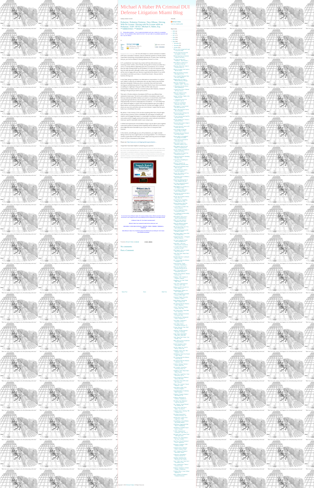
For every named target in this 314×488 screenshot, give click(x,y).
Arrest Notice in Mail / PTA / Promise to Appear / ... (180, 388)
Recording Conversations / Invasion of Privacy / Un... (180, 415)
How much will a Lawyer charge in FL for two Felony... (182, 123)
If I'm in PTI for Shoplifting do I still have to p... (181, 160)
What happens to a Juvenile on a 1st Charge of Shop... (181, 187)
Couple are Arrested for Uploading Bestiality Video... (181, 157)
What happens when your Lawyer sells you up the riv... (181, 251)
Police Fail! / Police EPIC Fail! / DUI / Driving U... (181, 381)
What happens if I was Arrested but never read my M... (181, 107)
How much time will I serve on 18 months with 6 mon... (181, 127)
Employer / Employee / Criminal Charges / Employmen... (181, 468)
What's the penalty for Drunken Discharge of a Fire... (181, 73)
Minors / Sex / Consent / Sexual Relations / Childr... (181, 385)
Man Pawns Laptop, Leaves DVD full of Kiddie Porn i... (181, 234)
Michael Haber (131, 44)
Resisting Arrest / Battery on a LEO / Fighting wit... (181, 291)
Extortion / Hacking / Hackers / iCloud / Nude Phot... (181, 364)
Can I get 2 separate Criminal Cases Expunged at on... (180, 241)
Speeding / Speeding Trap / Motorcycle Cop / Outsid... (180, 458)
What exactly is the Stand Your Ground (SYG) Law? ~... (181, 153)
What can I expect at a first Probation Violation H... (180, 93)
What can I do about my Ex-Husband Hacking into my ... (181, 267)
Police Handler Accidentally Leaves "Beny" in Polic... (180, 130)
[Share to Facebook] (150, 242)
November (176, 45)
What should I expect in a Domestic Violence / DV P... (181, 143)
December (176, 43)
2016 (174, 37)
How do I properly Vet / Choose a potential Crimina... (181, 120)
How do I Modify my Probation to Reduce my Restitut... (181, 150)
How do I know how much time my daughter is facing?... (181, 53)
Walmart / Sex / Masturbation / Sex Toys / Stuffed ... (181, 438)
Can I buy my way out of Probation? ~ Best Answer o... (181, 60)
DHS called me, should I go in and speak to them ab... (181, 63)
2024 (174, 33)
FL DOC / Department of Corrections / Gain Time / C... (181, 431)
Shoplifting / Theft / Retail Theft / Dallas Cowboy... (181, 371)
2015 (174, 39)
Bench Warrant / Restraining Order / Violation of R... (180, 301)
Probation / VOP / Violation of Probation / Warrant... (181, 277)
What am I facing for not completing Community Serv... (181, 164)
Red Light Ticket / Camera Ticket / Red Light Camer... (181, 435)
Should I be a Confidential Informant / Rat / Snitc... (180, 103)
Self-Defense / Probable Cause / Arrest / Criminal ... (181, 428)
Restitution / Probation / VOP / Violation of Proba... (181, 445)
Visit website (161, 46)
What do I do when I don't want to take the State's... (181, 70)
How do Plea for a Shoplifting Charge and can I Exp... (180, 200)
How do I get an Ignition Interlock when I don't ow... (181, 197)
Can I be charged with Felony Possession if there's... (180, 210)
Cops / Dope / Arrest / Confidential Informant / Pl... (181, 324)
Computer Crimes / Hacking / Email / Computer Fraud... (180, 448)
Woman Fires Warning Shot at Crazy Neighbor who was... (181, 180)
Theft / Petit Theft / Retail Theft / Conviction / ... (181, 254)
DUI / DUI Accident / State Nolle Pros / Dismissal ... (181, 311)
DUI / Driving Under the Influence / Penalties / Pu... (181, 261)
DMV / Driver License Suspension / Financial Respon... (182, 341)
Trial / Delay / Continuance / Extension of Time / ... (180, 321)
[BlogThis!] (147, 242)
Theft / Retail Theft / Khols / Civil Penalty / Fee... (181, 338)
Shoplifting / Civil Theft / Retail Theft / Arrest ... (181, 281)
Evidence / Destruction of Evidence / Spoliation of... (180, 398)
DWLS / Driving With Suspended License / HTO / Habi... (181, 294)
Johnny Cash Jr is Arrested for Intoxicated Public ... (181, 140)
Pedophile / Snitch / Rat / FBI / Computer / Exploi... (181, 351)
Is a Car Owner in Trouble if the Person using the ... (181, 207)
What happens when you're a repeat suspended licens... (180, 217)
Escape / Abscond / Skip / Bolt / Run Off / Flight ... (181, 328)
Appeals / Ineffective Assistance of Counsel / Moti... (181, 314)
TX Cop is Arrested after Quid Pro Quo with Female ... (181, 117)
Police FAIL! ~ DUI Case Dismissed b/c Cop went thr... (181, 244)
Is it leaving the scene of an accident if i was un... (180, 100)
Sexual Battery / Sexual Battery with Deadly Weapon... (181, 421)
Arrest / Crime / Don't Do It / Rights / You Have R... (180, 408)
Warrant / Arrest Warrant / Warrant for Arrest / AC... (182, 274)
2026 (174, 31)
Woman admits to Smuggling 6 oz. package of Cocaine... (181, 137)
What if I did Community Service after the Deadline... (181, 110)
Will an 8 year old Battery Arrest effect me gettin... (181, 167)
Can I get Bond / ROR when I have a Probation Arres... (180, 190)
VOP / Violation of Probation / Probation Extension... (181, 475)
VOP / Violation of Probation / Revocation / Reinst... (181, 452)
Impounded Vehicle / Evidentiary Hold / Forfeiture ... (181, 391)
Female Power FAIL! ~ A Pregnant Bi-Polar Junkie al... (182, 237)
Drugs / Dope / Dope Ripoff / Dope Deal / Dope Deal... (180, 334)
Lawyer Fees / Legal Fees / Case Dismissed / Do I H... (181, 374)
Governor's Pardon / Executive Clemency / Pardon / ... (181, 298)
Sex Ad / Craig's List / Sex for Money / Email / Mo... (181, 348)
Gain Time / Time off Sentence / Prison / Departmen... (181, 441)
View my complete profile (177, 24)
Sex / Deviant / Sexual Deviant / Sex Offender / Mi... (181, 405)
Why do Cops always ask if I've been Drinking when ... (181, 227)
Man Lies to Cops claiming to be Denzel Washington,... (181, 113)
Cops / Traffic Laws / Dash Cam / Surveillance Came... (181, 462)
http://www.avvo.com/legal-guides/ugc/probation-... (142, 142)
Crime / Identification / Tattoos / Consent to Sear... (181, 465)
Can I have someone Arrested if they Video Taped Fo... (181, 184)
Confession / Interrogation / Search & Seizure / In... (180, 455)
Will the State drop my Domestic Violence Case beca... (181, 56)
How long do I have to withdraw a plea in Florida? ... (181, 177)
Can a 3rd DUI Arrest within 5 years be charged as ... (180, 170)
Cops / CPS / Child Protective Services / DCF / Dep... (181, 284)
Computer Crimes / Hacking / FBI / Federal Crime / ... (181, 411)
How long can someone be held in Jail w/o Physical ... (181, 194)
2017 (174, 35)
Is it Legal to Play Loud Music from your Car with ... (181, 247)
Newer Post (124, 292)
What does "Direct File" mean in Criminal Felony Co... (181, 66)
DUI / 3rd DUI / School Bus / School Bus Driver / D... (180, 368)
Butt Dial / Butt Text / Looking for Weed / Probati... (181, 257)
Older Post (164, 292)
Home (144, 292)
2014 (174, 41)
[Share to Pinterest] (151, 242)
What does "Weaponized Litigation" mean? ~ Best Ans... (182, 83)
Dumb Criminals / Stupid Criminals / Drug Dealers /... (181, 264)
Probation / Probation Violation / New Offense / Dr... (181, 395)
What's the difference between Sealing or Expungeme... (181, 224)
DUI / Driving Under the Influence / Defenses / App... (181, 361)
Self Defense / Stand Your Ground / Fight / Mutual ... (182, 354)
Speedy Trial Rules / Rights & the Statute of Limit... (181, 97)
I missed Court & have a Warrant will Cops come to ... (181, 90)
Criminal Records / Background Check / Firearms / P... (181, 318)
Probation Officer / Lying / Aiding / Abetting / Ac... (182, 472)
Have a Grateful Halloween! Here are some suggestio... (181, 76)
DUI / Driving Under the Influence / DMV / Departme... (181, 304)
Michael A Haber (177, 21)
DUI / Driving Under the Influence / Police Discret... (181, 358)
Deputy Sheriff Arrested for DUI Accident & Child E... (181, 231)
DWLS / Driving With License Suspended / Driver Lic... (180, 271)
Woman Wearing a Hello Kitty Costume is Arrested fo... (180, 204)
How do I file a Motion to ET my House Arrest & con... (181, 174)
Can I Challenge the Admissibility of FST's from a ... (181, 214)
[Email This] (145, 242)
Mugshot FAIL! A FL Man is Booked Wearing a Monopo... (181, 80)
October (176, 47)
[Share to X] (148, 242)
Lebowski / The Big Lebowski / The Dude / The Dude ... (181, 331)
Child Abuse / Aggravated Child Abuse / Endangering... (181, 425)
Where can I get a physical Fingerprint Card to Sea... (180, 220)
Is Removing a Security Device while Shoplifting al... (181, 86)
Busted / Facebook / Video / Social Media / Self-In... (180, 344)
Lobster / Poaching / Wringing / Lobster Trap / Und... (181, 307)
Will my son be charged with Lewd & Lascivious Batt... (182, 50)
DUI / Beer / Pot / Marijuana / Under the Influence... (180, 401)
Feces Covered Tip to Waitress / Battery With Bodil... (181, 378)
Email (157, 46)
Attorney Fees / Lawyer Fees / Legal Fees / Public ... (181, 418)
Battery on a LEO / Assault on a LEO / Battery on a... (181, 287)
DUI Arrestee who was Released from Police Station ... (181, 133)
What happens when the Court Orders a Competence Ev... (181, 147)
